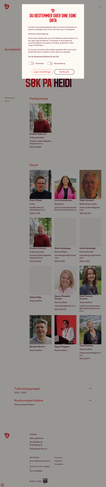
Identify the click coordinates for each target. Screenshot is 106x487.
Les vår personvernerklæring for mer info (43, 56)
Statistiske (40, 63)
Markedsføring (59, 63)
